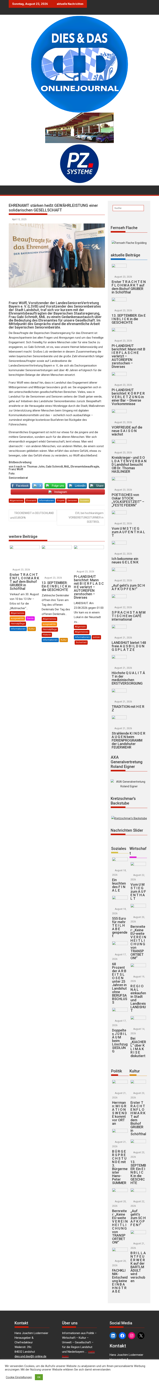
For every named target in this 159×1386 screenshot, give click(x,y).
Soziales (84, 500)
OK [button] (39, 1377)
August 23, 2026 (21, 569)
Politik (116, 1071)
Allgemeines (16, 500)
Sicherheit (81, 642)
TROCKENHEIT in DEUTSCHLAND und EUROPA (32, 515)
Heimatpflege (18, 623)
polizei (96, 637)
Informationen (46, 500)
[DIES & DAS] (12, 189)
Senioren (72, 500)
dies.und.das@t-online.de (30, 1356)
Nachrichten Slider (127, 830)
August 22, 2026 (123, 523)
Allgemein (80, 626)
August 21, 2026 (123, 637)
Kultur (32, 629)
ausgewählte (17, 618)
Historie (47, 634)
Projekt (60, 500)
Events (30, 618)
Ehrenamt (31, 500)
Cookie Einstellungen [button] (19, 1377)
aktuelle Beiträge (125, 255)
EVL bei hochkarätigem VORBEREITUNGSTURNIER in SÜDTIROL (86, 517)
